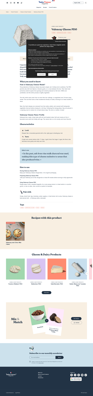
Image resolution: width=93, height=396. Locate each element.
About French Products (43, 374)
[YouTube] (18, 3)
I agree (52, 74)
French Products (52, 7)
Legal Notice (17, 392)
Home (7, 12)
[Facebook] (7, 3)
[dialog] (47, 59)
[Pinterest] (14, 3)
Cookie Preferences (10, 392)
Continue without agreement (60, 41)
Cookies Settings (41, 74)
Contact (40, 376)
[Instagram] (11, 3)
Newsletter (40, 377)
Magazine (39, 7)
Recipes (45, 7)
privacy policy (41, 362)
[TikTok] (21, 3)
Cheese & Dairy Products (25, 12)
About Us (40, 372)
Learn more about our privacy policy (36, 68)
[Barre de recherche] (85, 3)
